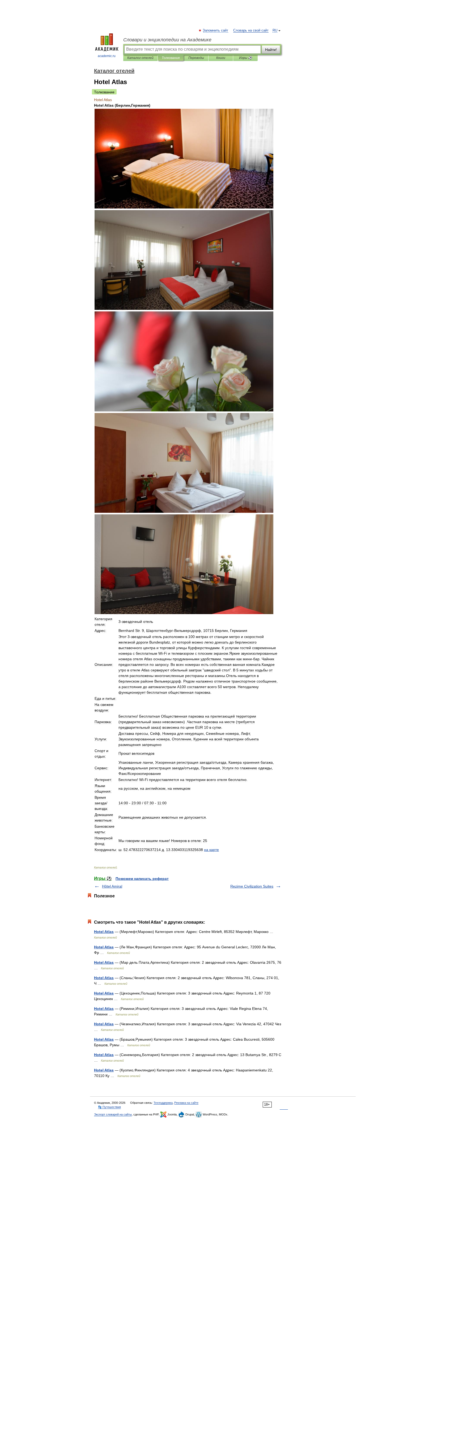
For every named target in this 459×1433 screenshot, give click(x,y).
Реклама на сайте (186, 1102)
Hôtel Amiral (112, 886)
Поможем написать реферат (142, 878)
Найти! (271, 49)
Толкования (171, 58)
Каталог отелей (140, 58)
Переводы (196, 58)
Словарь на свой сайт (251, 30)
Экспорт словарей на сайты (113, 1114)
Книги (220, 58)
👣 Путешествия (109, 1107)
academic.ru (107, 56)
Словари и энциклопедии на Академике (167, 39)
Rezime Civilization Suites (251, 886)
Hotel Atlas (104, 932)
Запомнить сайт (215, 30)
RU (275, 30)
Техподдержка (163, 1102)
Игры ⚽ (245, 58)
